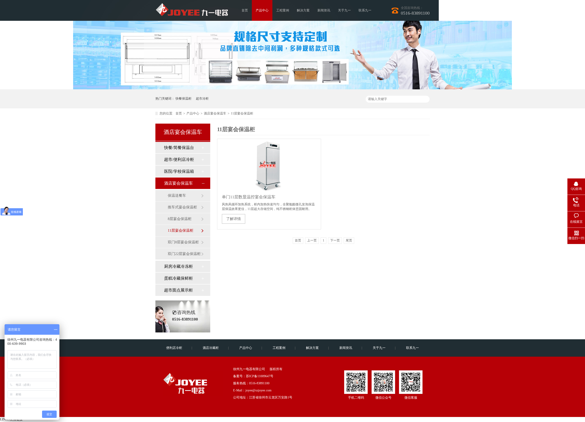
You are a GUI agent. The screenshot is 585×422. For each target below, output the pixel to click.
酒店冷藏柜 (211, 348)
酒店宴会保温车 (215, 113)
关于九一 (344, 10)
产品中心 (262, 10)
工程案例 (282, 10)
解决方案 (303, 10)
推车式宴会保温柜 (182, 207)
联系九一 (365, 10)
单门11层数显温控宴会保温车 (248, 197)
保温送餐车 (177, 195)
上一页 (312, 240)
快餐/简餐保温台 (179, 147)
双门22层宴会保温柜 (184, 254)
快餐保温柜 (183, 98)
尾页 (349, 240)
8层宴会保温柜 (179, 219)
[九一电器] (196, 8)
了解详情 (233, 219)
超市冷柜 (202, 98)
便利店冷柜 (174, 348)
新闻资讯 (323, 10)
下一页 (335, 240)
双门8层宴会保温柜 (183, 242)
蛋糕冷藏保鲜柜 (178, 278)
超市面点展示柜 (178, 290)
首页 (245, 10)
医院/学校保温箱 (179, 171)
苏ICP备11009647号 (259, 376)
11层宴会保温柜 (242, 113)
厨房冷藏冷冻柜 (178, 266)
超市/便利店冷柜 (179, 159)
